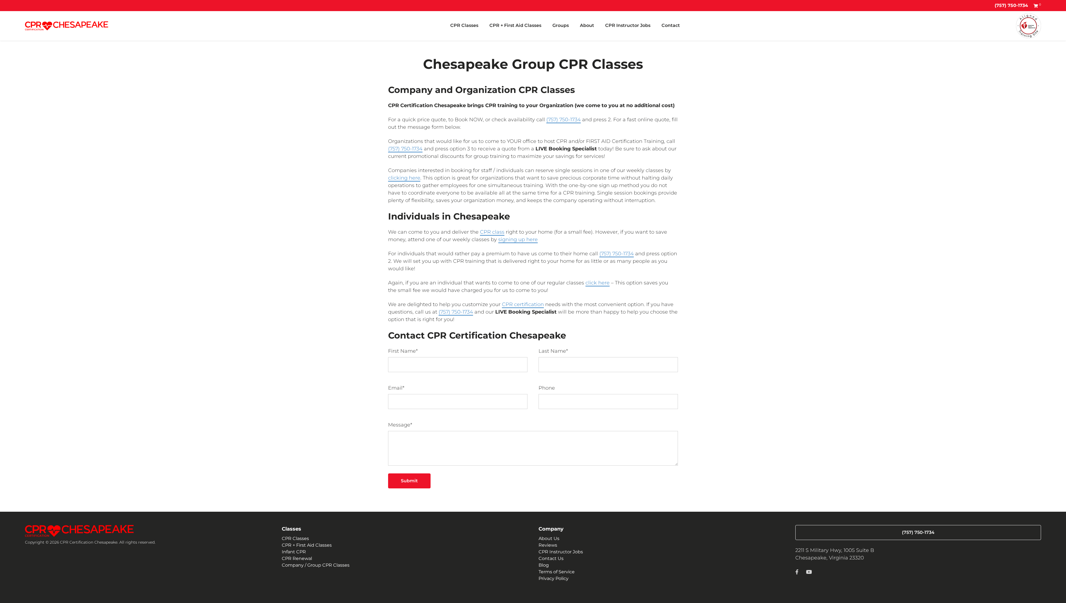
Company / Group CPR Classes (316, 565)
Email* (396, 388)
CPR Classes (464, 25)
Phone (547, 388)
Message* (400, 425)
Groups (560, 25)
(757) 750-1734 (1011, 5)
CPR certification (523, 304)
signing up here (518, 239)
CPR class (492, 232)
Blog (544, 565)
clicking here (404, 178)
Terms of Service (557, 571)
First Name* (403, 351)
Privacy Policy (554, 578)
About (587, 25)
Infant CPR (294, 551)
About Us (549, 538)
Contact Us (551, 558)
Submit (409, 480)
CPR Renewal (297, 558)
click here (597, 283)
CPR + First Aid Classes (515, 25)
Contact (671, 25)
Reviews (548, 545)
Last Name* (553, 351)
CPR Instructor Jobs (627, 25)
